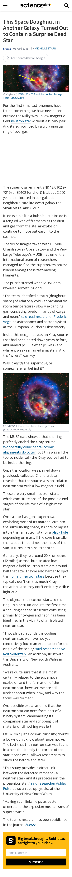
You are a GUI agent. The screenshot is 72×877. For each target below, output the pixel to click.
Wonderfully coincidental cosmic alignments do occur (29, 449)
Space (7, 48)
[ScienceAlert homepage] (36, 5)
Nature (30, 824)
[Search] (66, 5)
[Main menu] (6, 5)
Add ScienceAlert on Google (28, 58)
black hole (60, 532)
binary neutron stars (27, 576)
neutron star (21, 121)
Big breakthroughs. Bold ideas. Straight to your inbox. (42, 840)
